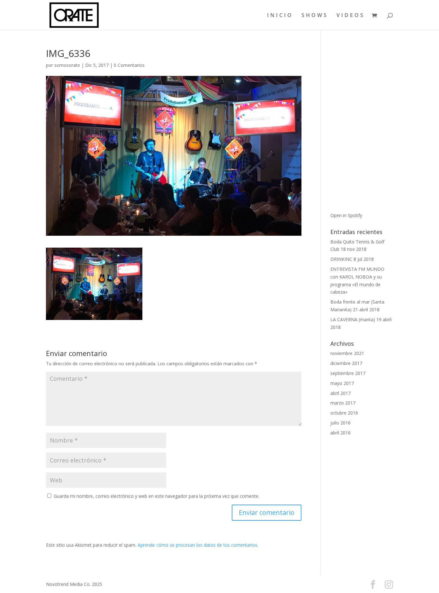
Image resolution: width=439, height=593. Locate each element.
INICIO (280, 16)
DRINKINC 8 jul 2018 (352, 259)
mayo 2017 (342, 383)
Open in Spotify (346, 215)
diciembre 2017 (346, 363)
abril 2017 (340, 393)
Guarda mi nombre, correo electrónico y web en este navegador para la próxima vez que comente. (156, 496)
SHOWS (314, 16)
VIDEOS (350, 16)
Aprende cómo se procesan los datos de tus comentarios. (198, 545)
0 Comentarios (129, 65)
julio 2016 (340, 423)
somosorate (67, 65)
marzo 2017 (342, 403)
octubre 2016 (344, 413)
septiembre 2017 (347, 373)
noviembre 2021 (347, 353)
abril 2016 (340, 433)
